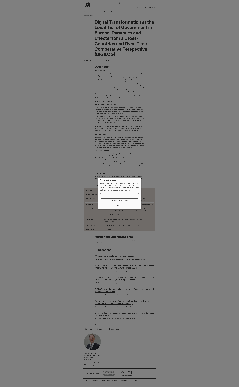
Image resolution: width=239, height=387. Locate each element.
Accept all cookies (119, 195)
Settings (119, 205)
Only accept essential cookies (119, 200)
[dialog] (119, 193)
